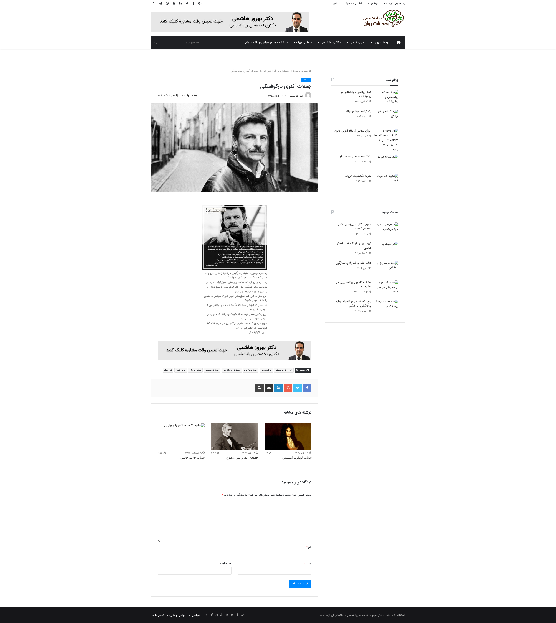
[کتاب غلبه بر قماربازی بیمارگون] (386, 269)
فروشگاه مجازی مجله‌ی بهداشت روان (266, 42)
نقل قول (266, 71)
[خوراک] (154, 4)
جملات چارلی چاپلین (192, 457)
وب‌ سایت (226, 563)
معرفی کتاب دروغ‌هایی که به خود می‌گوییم (354, 226)
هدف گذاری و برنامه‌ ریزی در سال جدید (353, 284)
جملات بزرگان (250, 370)
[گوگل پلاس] (200, 4)
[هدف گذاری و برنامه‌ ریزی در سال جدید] (386, 288)
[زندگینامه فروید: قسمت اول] (386, 163)
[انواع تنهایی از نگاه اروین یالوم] (386, 140)
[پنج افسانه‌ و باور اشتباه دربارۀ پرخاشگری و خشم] (386, 308)
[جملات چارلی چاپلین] (181, 436)
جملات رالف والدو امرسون (242, 457)
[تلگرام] (160, 4)
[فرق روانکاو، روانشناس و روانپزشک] (386, 98)
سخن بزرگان (195, 370)
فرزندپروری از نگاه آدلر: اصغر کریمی (354, 246)
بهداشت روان (381, 42)
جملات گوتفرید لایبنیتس (296, 457)
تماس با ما (334, 3)
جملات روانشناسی (231, 370)
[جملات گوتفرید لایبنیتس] (288, 436)
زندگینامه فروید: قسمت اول (354, 156)
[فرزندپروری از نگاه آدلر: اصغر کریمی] (386, 250)
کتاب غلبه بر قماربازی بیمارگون (353, 263)
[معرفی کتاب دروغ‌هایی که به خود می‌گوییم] (386, 230)
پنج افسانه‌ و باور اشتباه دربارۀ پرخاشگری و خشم (353, 304)
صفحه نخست (300, 71)
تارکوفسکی (266, 370)
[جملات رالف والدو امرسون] (234, 436)
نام (308, 547)
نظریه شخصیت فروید (358, 176)
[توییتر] (187, 4)
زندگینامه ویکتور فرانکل (357, 111)
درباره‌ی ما (372, 3)
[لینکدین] (180, 4)
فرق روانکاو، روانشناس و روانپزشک (356, 94)
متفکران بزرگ (304, 42)
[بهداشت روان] (383, 18)
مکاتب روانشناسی (331, 42)
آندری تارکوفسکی (284, 370)
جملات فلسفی (212, 370)
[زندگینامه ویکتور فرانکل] (386, 118)
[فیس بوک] (193, 4)
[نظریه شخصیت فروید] (386, 182)
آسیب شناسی (357, 42)
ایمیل (307, 563)
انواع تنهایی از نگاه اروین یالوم (352, 130)
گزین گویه (180, 370)
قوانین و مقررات (353, 3)
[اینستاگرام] (167, 4)
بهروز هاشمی (297, 96)
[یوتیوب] (173, 4)
